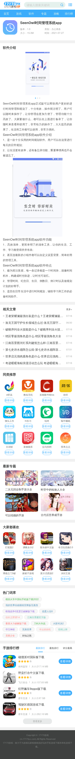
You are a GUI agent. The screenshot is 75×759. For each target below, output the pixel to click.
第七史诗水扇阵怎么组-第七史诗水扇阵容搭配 (34, 349)
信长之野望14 (13, 617)
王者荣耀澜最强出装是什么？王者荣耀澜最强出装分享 (40, 316)
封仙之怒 (27, 635)
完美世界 (27, 629)
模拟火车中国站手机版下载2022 (22, 599)
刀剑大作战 (39, 623)
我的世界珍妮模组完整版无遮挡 (22, 605)
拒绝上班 (63, 629)
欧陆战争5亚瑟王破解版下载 (20, 611)
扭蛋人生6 (47, 611)
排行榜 (69, 13)
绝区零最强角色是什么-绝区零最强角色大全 (33, 336)
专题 (44, 13)
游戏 (19, 13)
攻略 (56, 13)
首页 (6, 13)
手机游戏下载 (53, 742)
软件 (31, 13)
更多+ (69, 309)
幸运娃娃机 (45, 629)
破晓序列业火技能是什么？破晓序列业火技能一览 (37, 329)
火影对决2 (58, 623)
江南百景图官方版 (36, 617)
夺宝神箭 (10, 629)
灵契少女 (10, 635)
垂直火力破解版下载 (16, 623)
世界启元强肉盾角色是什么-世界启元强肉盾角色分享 (39, 356)
